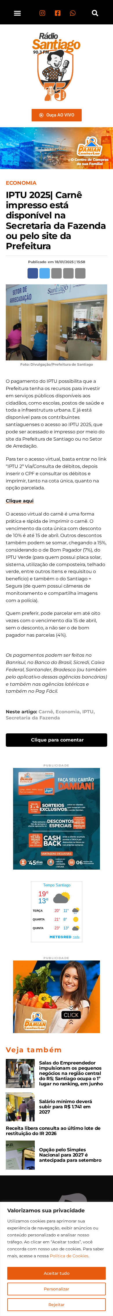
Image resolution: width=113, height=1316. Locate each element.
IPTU (88, 712)
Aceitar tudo (57, 1273)
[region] (56, 1259)
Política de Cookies (69, 1255)
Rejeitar (56, 1304)
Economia (68, 712)
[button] (17, 13)
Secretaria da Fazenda (33, 718)
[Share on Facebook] (33, 273)
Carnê (46, 712)
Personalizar (56, 1289)
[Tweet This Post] (44, 273)
